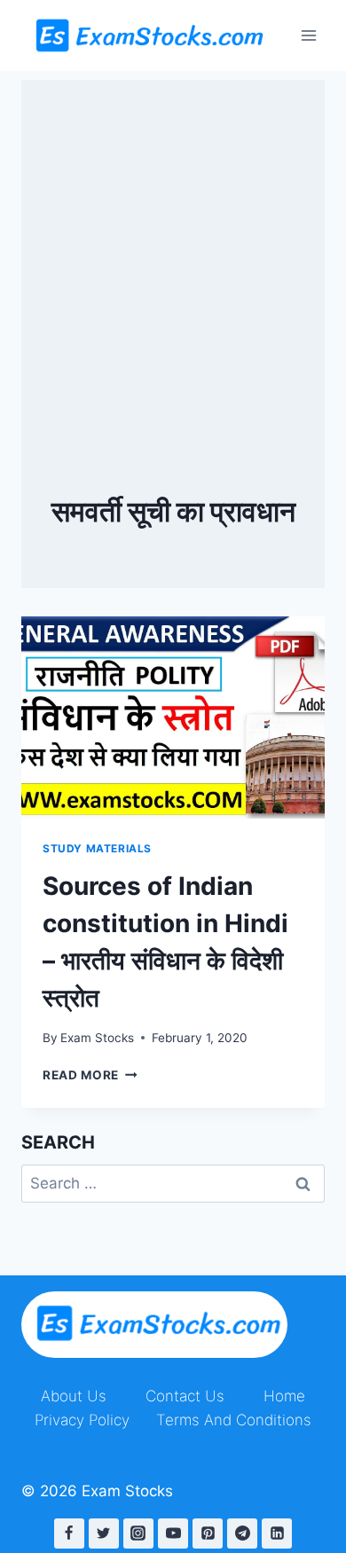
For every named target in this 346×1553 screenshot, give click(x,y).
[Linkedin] (277, 1533)
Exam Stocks (97, 1038)
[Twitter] (104, 1533)
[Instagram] (138, 1533)
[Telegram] (242, 1533)
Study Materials (97, 848)
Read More (90, 1075)
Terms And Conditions (233, 1420)
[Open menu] (308, 35)
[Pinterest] (208, 1533)
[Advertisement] (173, 253)
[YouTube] (173, 1533)
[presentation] (173, 717)
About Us (73, 1396)
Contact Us (184, 1396)
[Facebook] (69, 1533)
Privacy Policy (82, 1420)
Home (284, 1396)
